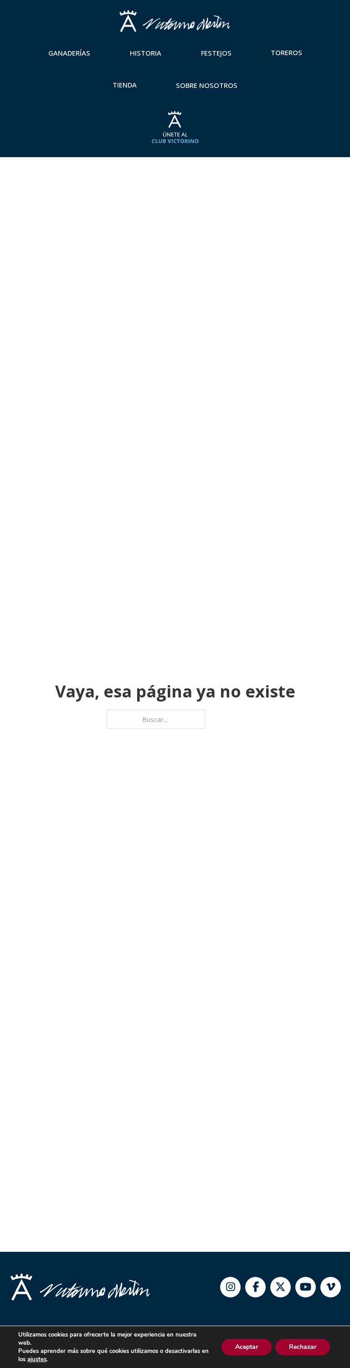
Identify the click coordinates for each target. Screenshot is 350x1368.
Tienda (125, 84)
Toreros (286, 52)
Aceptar (246, 1346)
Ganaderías (69, 52)
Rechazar (302, 1346)
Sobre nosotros (206, 85)
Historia (145, 52)
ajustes (36, 1359)
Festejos (216, 52)
